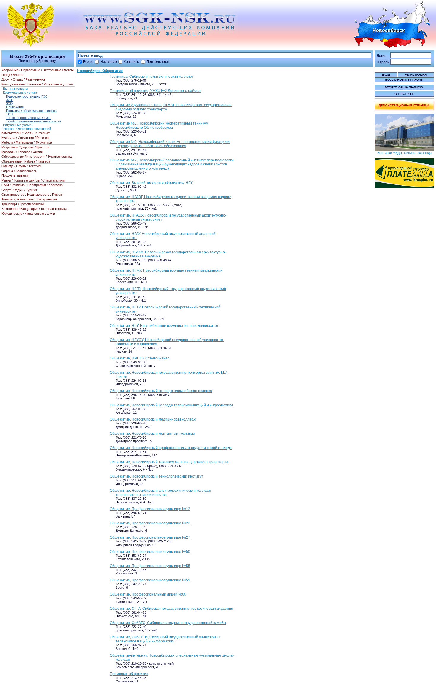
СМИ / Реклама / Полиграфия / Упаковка (32, 185)
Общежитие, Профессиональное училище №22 (150, 523)
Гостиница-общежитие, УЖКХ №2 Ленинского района (155, 91)
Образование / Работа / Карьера (25, 161)
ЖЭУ (9, 103)
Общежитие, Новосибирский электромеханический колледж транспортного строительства (160, 492)
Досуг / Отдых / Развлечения (23, 79)
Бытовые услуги (15, 88)
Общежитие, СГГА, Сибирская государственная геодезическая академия (171, 609)
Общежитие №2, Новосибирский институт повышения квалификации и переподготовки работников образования (170, 144)
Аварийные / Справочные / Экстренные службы (37, 70)
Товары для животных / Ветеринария (29, 199)
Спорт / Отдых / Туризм (19, 190)
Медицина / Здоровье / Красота (25, 147)
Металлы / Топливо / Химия (22, 152)
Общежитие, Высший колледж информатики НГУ (151, 183)
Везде (88, 62)
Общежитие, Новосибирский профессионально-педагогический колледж (171, 448)
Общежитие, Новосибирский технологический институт (156, 476)
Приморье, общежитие (129, 674)
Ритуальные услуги (17, 125)
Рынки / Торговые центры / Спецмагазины (33, 180)
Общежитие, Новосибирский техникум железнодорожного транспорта (169, 462)
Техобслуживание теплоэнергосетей (33, 121)
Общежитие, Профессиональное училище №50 (150, 552)
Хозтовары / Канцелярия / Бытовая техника (34, 209)
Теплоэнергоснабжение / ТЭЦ (28, 118)
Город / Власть (12, 75)
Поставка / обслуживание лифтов (31, 110)
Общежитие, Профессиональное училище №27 (150, 537)
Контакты (132, 62)
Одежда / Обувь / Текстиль (21, 166)
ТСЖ (9, 114)
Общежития (15, 107)
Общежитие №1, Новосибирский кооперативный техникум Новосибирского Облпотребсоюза (159, 125)
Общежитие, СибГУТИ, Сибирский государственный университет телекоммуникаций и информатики (165, 639)
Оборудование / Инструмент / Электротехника (36, 156)
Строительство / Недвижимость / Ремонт (32, 194)
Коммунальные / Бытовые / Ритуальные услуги (37, 84)
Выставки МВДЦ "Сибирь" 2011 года (404, 153)
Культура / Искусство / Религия (25, 137)
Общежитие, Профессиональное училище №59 (150, 580)
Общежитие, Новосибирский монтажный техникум (152, 434)
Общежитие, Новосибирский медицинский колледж (153, 419)
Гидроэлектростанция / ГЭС (27, 96)
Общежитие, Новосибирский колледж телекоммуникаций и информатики (171, 405)
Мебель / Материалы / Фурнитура (26, 142)
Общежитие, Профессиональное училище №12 (150, 509)
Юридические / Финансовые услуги (28, 213)
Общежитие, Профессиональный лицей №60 (148, 594)
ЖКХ (9, 100)
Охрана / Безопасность (19, 171)
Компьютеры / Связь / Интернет (25, 133)
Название (108, 62)
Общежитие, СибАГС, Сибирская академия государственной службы (168, 623)
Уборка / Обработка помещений (27, 128)
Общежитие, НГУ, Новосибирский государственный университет (164, 326)
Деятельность (158, 62)
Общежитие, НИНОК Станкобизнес (139, 358)
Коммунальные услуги (20, 92)
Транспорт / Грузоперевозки (22, 204)
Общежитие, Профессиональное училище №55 (150, 566)
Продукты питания (15, 175)
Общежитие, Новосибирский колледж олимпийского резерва (161, 391)
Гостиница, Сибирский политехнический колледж (151, 76)
